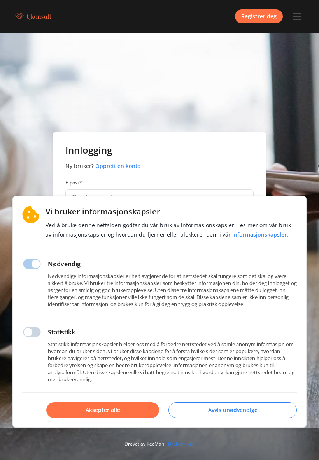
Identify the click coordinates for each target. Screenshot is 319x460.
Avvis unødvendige (233, 410)
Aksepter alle (103, 410)
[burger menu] (297, 16)
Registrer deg (259, 16)
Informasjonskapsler (259, 234)
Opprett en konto (117, 166)
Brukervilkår (181, 444)
